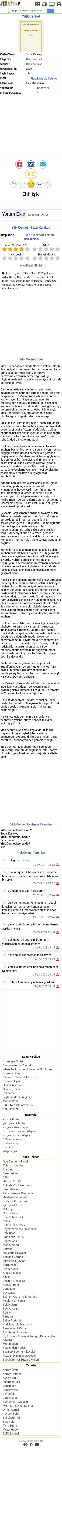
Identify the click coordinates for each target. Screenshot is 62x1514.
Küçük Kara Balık (13, 1217)
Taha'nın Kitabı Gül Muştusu (20, 1077)
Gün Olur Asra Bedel (15, 1161)
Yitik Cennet (10, 1109)
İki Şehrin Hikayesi (14, 1253)
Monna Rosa (10, 1101)
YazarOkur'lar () (15, 245)
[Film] (44, 4)
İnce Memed (11, 1245)
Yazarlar (31, 1365)
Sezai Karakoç (34, 54)
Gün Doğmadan (12, 1089)
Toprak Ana (10, 1241)
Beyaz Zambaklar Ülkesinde (20, 1229)
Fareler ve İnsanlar (14, 1300)
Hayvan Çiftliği (12, 1181)
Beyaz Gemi (10, 1268)
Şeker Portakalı (12, 1320)
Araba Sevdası (12, 1272)
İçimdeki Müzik (12, 1205)
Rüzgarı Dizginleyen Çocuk (19, 1355)
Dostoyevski (10, 1389)
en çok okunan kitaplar (17, 1135)
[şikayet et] (57, 864)
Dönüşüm (9, 1288)
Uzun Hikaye (11, 1189)
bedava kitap (11, 1143)
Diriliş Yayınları (34, 64)
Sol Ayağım (10, 1304)
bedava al (43, 88)
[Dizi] (52, 4)
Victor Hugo (10, 1429)
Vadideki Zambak (13, 1257)
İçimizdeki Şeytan (14, 1260)
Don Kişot (9, 1233)
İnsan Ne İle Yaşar (14, 1280)
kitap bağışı (10, 1151)
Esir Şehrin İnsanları (15, 1332)
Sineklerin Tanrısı (13, 1237)
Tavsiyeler (31, 1114)
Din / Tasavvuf (34, 59)
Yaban (6, 1276)
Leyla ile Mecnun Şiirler (17, 1097)
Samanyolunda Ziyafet (17, 1065)
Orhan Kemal (11, 1409)
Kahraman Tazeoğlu (15, 1401)
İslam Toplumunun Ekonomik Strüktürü (27, 1069)
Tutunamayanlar (13, 1165)
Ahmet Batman (12, 1374)
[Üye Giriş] (59, 4)
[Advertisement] (31, 126)
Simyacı (8, 1316)
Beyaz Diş (9, 1292)
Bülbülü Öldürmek (14, 1225)
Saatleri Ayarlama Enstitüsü (20, 1296)
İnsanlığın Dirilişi (13, 1061)
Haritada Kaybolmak (15, 1197)
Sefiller (7, 1312)
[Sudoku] (37, 4)
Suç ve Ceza (11, 1308)
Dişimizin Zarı (11, 1073)
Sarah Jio (8, 1421)
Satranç (8, 1249)
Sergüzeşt (9, 1264)
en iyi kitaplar (11, 1119)
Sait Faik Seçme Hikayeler (19, 1351)
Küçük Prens (11, 1284)
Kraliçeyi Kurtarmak (15, 1201)
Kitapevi (16, 254)
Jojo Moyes (10, 1397)
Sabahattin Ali (11, 1417)
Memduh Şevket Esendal (18, 1405)
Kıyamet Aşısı (11, 1081)
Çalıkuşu (8, 1209)
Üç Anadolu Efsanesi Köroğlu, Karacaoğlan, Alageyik (29, 1338)
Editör (46, 245)
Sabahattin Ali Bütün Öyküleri (21, 1359)
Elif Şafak (9, 1393)
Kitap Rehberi (31, 1157)
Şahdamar (9, 1093)
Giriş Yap (33, 214)
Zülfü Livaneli (11, 1433)
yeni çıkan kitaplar (14, 1123)
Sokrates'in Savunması (17, 1185)
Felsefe (50, 235)
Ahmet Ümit (10, 1370)
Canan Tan (9, 1385)
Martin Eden (10, 1343)
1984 (6, 1177)
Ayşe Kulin (9, 1377)
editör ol (8, 1147)
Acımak (7, 1169)
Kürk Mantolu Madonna (17, 1324)
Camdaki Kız (10, 1173)
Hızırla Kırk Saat (12, 1085)
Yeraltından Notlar (14, 1347)
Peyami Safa (11, 1413)
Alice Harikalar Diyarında (18, 1193)
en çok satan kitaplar (16, 1127)
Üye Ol (44, 214)
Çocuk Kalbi (10, 1213)
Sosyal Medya (46, 254)
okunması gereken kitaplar (19, 1131)
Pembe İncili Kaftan (15, 1328)
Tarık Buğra (10, 1425)
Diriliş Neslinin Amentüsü (18, 1105)
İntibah (7, 1221)
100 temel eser (12, 1139)
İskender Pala (11, 1381)
